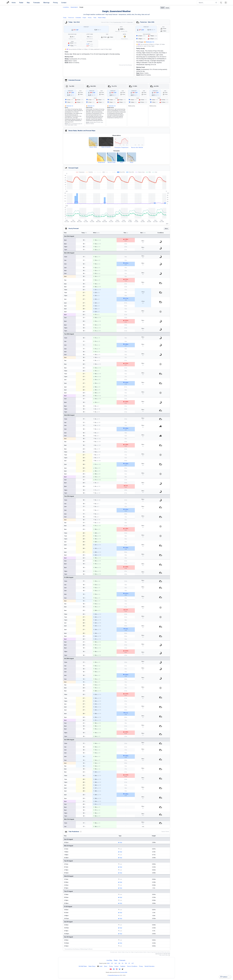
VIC (112, 963)
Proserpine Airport (117, 22)
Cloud (131, 162)
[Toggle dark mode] (221, 2)
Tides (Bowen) (146, 34)
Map (28, 2)
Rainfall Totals (111, 162)
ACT (133, 963)
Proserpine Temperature (121, 147)
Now (121, 26)
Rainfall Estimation (149, 966)
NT (129, 963)
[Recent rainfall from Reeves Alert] (137, 141)
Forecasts (36, 2)
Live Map (109, 960)
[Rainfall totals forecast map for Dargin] (111, 157)
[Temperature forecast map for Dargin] (101, 157)
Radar (21, 2)
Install (100, 966)
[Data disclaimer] (81, 831)
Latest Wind (89, 34)
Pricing (55, 2)
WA (119, 963)
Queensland (74, 7)
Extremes (89, 41)
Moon (124, 34)
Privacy (141, 966)
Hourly (89, 17)
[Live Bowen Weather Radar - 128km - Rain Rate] (93, 141)
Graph (84, 17)
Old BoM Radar (83, 966)
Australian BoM (123, 972)
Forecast (86, 26)
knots (167, 7)
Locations (66, 7)
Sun (107, 34)
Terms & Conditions (132, 966)
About (105, 966)
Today (64, 17)
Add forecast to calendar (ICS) (162, 953)
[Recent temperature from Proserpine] (121, 141)
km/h (162, 7)
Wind (121, 162)
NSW (108, 963)
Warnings (46, 2)
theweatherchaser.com (114, 975)
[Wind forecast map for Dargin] (121, 157)
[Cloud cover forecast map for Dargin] (131, 157)
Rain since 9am (72, 34)
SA (122, 963)
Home (14, 2)
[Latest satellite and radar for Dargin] (106, 141)
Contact (63, 2)
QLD (116, 963)
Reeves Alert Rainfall (137, 147)
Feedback (122, 966)
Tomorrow (71, 17)
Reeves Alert (130, 22)
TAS (126, 963)
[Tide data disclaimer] (169, 955)
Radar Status (92, 966)
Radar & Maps (102, 17)
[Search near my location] (216, 2)
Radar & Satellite (106, 147)
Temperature (101, 162)
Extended (78, 17)
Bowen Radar (93, 147)
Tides (94, 17)
